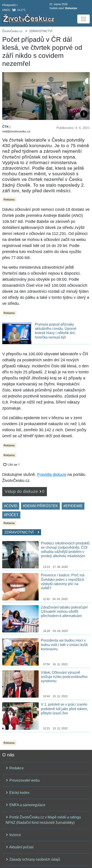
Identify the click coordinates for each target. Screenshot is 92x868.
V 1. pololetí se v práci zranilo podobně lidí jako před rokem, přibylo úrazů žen (64, 709)
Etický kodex (18, 793)
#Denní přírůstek (40, 506)
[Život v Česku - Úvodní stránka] (29, 19)
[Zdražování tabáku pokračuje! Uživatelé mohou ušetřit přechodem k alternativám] (20, 618)
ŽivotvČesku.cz (12, 31)
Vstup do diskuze (24, 491)
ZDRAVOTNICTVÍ (40, 31)
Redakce (16, 768)
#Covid (10, 506)
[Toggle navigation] (83, 19)
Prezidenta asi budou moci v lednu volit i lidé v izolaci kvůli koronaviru (64, 644)
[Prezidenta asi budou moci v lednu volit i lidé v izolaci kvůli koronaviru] (20, 652)
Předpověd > (10, 5)
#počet (11, 515)
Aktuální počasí (20, 847)
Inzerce (14, 835)
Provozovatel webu (24, 780)
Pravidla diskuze (51, 474)
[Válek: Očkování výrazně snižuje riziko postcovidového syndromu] (20, 684)
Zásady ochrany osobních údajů (34, 859)
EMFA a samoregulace (26, 805)
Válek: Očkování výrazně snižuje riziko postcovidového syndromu (64, 677)
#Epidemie (73, 506)
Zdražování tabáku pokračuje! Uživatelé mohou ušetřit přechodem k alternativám (64, 611)
